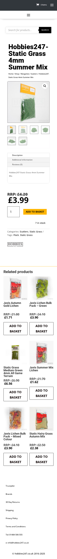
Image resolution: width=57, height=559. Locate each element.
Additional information (22, 159)
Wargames (25, 74)
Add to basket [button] (15, 328)
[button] (45, 86)
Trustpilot (10, 486)
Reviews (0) (17, 164)
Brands (9, 494)
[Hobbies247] (15, 245)
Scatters (34, 74)
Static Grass (36, 231)
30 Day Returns (13, 502)
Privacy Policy (12, 518)
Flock (16, 235)
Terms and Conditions (16, 526)
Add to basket (35, 211)
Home (10, 74)
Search (45, 30)
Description (17, 155)
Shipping (10, 510)
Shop (17, 74)
